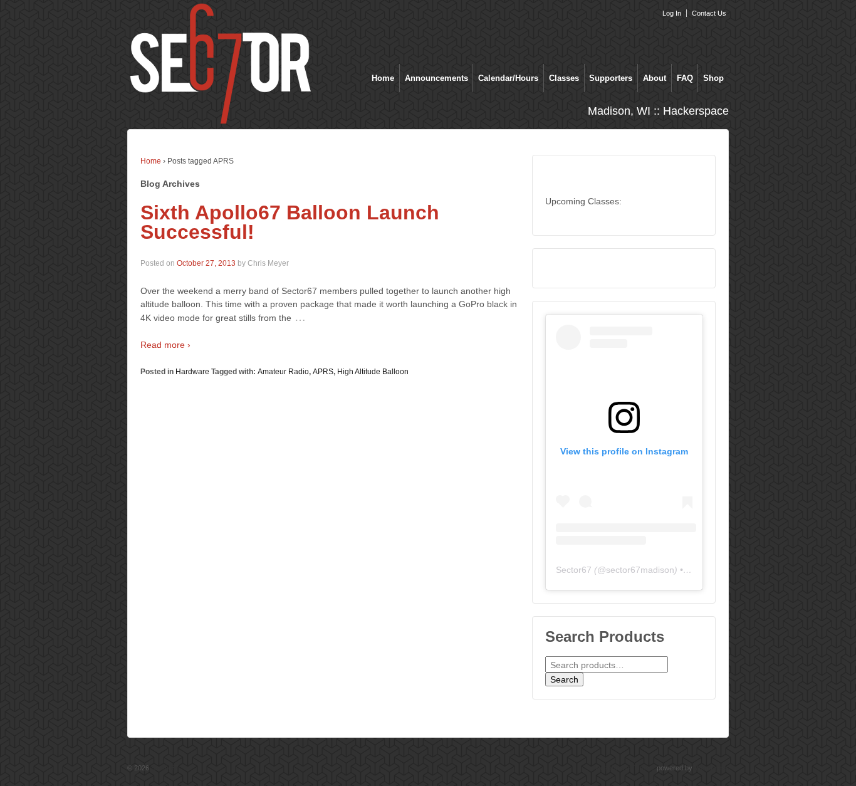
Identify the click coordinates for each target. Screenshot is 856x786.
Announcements (436, 78)
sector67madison (640, 570)
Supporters (610, 78)
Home (383, 78)
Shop (713, 78)
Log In (671, 13)
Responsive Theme (625, 768)
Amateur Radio (283, 371)
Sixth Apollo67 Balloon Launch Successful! (289, 222)
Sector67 (574, 570)
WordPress (711, 768)
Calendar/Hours (508, 78)
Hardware (192, 371)
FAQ (685, 78)
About (654, 78)
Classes (564, 78)
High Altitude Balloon (373, 371)
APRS (323, 371)
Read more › (165, 345)
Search (564, 679)
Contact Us (709, 13)
